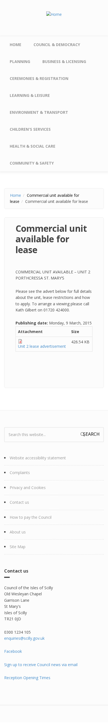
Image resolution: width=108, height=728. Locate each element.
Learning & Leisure (30, 95)
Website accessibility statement (38, 457)
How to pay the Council (31, 517)
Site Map (17, 546)
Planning (20, 61)
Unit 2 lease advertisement (42, 346)
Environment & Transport (39, 112)
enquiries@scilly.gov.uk (24, 638)
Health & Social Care (32, 146)
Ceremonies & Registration (39, 78)
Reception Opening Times (27, 677)
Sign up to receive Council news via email (41, 664)
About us (18, 532)
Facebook (13, 651)
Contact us (19, 502)
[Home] (54, 14)
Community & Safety (32, 163)
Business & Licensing (64, 61)
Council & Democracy (57, 44)
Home (15, 44)
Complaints (20, 472)
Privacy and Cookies (28, 487)
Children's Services (30, 129)
